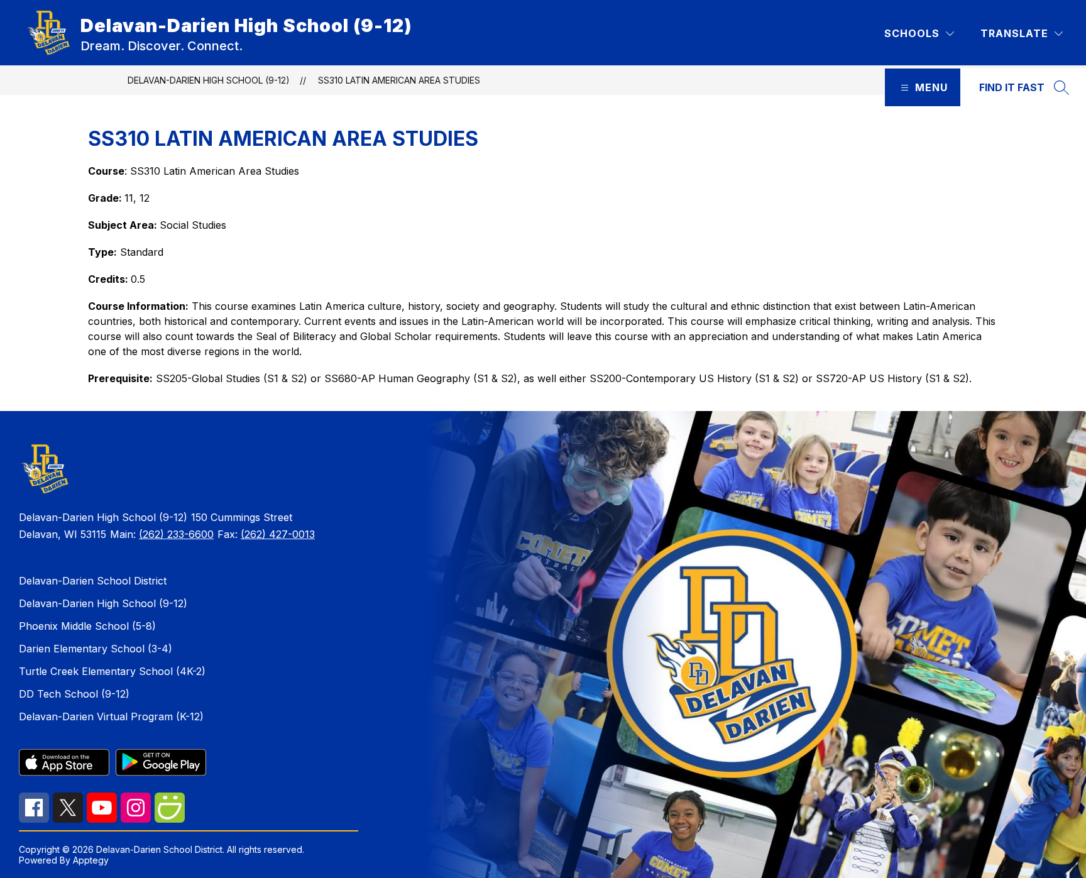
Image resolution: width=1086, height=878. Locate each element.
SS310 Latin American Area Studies (399, 80)
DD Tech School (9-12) (74, 694)
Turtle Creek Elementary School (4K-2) (112, 671)
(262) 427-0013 (278, 534)
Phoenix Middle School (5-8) (87, 626)
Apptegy (91, 860)
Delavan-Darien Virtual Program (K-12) (111, 716)
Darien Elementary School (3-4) (95, 648)
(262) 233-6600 (176, 534)
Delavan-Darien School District (93, 580)
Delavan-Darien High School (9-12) (209, 80)
